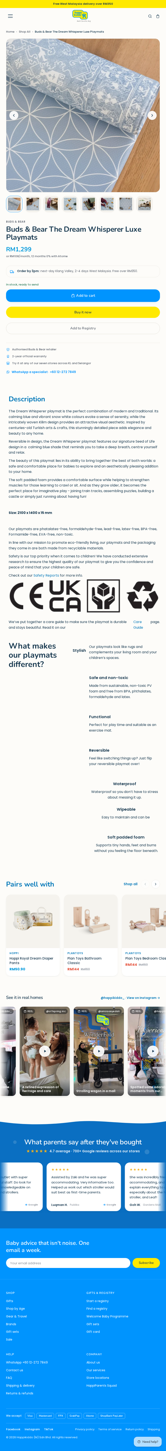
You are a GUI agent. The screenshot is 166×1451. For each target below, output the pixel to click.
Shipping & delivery (20, 1385)
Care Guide (138, 624)
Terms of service (110, 1429)
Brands (11, 1324)
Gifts (9, 1301)
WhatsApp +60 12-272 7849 (27, 1362)
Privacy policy (84, 1429)
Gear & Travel (16, 1316)
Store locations (97, 1378)
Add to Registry (83, 328)
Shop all (130, 884)
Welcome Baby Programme (107, 1316)
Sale (9, 1339)
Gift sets (12, 1332)
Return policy (135, 1429)
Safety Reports (46, 575)
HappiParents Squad (101, 1385)
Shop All (24, 32)
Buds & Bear (16, 221)
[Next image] (152, 115)
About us (93, 1362)
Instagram (32, 1429)
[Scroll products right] (155, 884)
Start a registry (97, 1301)
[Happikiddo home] (81, 16)
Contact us (14, 1370)
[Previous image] (13, 115)
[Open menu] (10, 16)
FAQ (9, 1378)
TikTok (48, 1429)
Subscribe (146, 1263)
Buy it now (83, 312)
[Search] (150, 16)
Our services (95, 1370)
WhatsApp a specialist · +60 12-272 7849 (44, 372)
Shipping (154, 1429)
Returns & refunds (19, 1393)
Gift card (93, 1332)
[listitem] (14, 204)
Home (10, 32)
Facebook (13, 1429)
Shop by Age (15, 1308)
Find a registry (96, 1308)
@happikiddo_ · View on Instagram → (130, 998)
